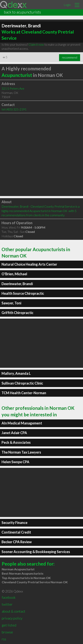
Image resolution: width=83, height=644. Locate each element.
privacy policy (12, 618)
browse (7, 632)
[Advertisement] (41, 154)
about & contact (13, 611)
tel (14, 109)
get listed (9, 625)
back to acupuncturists (22, 12)
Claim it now (36, 44)
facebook (8, 597)
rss (4, 639)
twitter (7, 604)
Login (67, 5)
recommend (69, 57)
